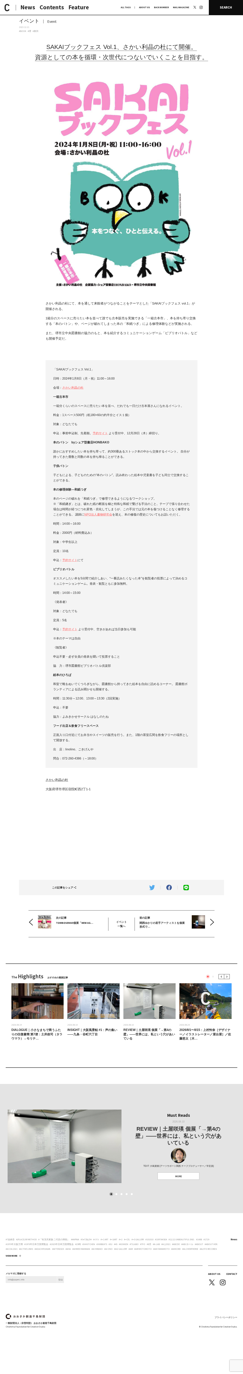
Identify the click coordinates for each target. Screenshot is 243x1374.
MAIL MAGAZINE (181, 7)
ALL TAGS (126, 7)
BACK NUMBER (161, 7)
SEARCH (226, 7)
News (28, 7)
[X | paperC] (194, 7)
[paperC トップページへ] (7, 7)
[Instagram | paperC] (201, 2)
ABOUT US (144, 7)
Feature (79, 7)
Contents (52, 7)
